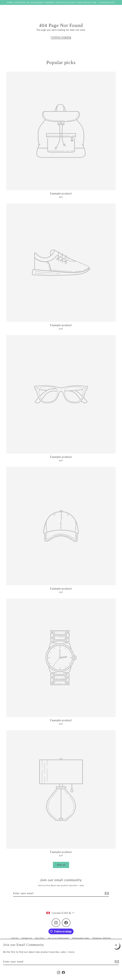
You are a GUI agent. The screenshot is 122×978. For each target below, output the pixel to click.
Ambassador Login (80, 938)
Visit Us (14, 938)
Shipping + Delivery (101, 938)
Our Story (39, 938)
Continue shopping (61, 37)
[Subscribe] (116, 961)
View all (61, 865)
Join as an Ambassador (58, 938)
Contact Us (27, 938)
